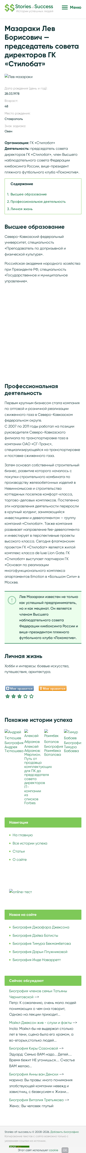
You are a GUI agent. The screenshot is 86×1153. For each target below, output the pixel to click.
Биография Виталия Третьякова (36, 1100)
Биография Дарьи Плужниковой (40, 952)
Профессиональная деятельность (38, 202)
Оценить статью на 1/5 (8, 696)
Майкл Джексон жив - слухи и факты (40, 1022)
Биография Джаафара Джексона (41, 927)
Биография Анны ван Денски (33, 1074)
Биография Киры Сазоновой (33, 1048)
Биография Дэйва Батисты (35, 935)
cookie (53, 1150)
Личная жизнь (22, 209)
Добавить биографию (64, 1132)
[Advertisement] (43, 331)
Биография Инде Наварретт (37, 960)
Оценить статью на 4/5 (25, 696)
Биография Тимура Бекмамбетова (42, 943)
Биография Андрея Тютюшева (14, 747)
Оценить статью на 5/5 (31, 696)
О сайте (20, 859)
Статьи (19, 851)
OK (65, 1150)
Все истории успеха (30, 843)
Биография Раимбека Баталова (53, 750)
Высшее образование (29, 194)
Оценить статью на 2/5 (14, 696)
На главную (23, 835)
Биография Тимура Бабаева (73, 747)
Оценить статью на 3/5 (19, 696)
